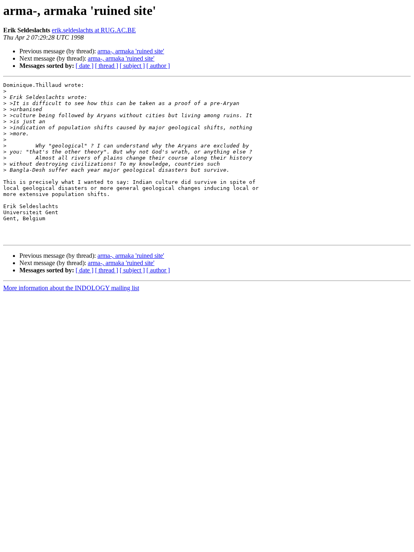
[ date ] (84, 65)
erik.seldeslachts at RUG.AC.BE (94, 30)
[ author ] (158, 65)
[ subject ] (132, 65)
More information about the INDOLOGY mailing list (71, 287)
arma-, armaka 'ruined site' (130, 51)
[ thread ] (106, 65)
